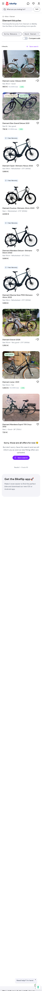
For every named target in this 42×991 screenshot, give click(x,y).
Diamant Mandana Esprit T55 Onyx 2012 (16, 425)
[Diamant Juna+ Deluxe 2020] (21, 64)
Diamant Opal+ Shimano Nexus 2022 (17, 166)
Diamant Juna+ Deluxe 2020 (14, 81)
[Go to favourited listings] (33, 3)
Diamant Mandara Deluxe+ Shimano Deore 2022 (17, 251)
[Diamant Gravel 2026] (21, 322)
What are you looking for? (16, 9)
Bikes (6, 16)
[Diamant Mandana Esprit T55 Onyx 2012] (21, 407)
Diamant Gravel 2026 (11, 339)
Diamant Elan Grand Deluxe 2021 (15, 123)
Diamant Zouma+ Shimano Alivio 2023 (18, 208)
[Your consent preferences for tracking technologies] (38, 987)
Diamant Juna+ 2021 (10, 382)
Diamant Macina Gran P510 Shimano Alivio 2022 (17, 296)
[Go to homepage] (11, 3)
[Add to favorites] (38, 81)
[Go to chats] (28, 3)
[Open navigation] (3, 3)
